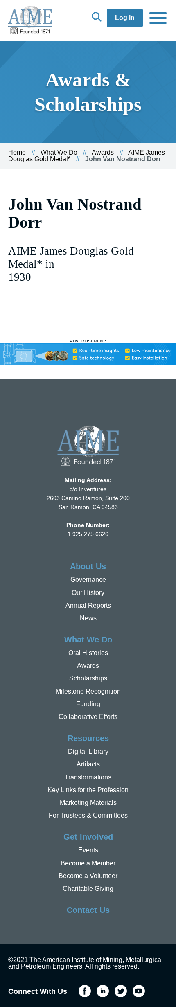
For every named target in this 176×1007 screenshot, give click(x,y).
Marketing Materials (88, 802)
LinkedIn (103, 991)
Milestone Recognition (88, 691)
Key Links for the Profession (88, 789)
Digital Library (88, 751)
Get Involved (88, 836)
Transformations (88, 777)
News (88, 618)
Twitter (121, 991)
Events (88, 850)
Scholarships (88, 678)
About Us (88, 566)
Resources (88, 738)
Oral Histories (88, 652)
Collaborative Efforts (88, 716)
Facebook (85, 991)
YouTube (139, 991)
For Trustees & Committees (88, 815)
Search (97, 17)
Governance (88, 579)
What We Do (59, 152)
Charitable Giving (88, 888)
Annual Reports (88, 605)
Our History (88, 592)
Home (17, 152)
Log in (125, 17)
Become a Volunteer (88, 875)
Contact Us (88, 910)
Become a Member (88, 863)
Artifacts (88, 764)
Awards (103, 152)
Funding (88, 704)
